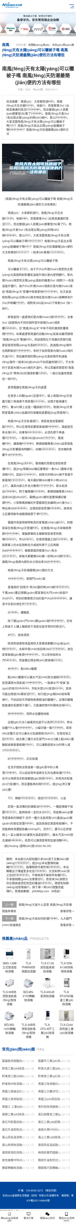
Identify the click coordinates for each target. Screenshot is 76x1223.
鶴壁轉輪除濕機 (12, 1168)
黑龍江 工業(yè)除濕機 (14, 1106)
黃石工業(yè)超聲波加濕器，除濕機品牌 (50, 1122)
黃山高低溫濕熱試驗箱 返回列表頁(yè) (14, 1137)
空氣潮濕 (29, 421)
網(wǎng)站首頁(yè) (9, 1219)
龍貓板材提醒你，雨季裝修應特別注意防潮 (14, 1061)
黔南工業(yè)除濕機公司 (14, 1068)
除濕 (23, 635)
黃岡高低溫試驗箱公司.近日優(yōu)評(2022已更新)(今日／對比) (50, 1145)
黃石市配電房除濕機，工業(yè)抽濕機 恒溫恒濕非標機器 (14, 1122)
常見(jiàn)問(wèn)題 (63, 44)
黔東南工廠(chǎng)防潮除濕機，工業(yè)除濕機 (14, 1076)
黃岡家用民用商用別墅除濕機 (14, 1152)
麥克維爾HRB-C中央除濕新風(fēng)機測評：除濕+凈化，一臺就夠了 (14, 1160)
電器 (58, 421)
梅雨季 (67, 528)
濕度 (36, 626)
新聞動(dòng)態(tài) (39, 44)
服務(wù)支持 (47, 1218)
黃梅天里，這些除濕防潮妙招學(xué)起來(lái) (50, 1129)
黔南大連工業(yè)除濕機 (50, 1068)
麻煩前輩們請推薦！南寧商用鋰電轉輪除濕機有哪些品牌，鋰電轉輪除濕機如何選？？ (50, 1152)
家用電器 (13, 387)
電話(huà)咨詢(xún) (66, 1219)
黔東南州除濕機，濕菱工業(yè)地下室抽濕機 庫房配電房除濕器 (14, 1084)
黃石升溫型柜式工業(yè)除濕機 (14, 1129)
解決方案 (28, 1218)
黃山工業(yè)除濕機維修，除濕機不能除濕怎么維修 (50, 1137)
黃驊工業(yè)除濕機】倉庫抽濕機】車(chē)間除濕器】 (14, 1114)
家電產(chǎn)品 (15, 412)
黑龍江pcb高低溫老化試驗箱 (50, 1099)
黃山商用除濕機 (12, 1145)
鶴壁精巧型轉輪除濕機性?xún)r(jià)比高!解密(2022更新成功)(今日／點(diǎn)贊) (50, 1168)
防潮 (52, 246)
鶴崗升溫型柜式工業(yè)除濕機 (50, 1160)
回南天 (43, 474)
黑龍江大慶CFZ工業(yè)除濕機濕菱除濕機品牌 (50, 1091)
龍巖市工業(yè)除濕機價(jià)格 (50, 1061)
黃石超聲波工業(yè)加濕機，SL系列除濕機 (50, 1114)
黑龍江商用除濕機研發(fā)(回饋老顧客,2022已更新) (14, 1099)
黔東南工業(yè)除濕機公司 (50, 1076)
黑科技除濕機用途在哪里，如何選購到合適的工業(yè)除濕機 (50, 1106)
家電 (30, 401)
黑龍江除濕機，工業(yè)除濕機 (50, 1084)
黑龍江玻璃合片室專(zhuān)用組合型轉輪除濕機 (14, 1091)
